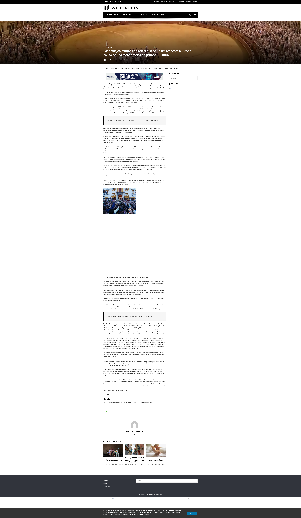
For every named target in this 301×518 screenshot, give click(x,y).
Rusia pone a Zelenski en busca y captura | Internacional (156, 460)
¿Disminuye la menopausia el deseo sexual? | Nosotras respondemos (134, 460)
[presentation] (105, 456)
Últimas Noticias (107, 47)
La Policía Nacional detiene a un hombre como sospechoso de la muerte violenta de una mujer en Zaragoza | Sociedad (113, 460)
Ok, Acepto (192, 513)
